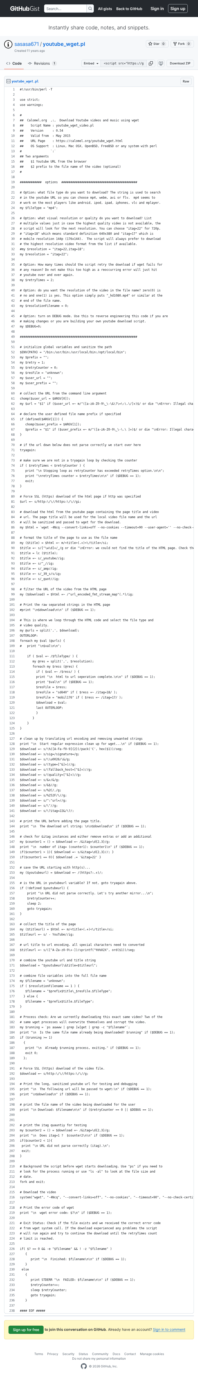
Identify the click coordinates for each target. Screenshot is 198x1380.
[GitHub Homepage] (84, 1366)
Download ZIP (180, 63)
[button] (150, 63)
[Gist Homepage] (25, 8)
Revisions (44, 63)
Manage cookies (152, 1354)
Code (17, 63)
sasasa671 (26, 44)
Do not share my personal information (99, 1358)
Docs (116, 1354)
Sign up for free (26, 1329)
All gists (105, 8)
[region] (99, 700)
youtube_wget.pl (64, 44)
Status (83, 1354)
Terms (38, 1354)
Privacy (52, 1354)
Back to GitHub (129, 8)
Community (100, 1354)
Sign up (177, 8)
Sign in (157, 8)
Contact (130, 1354)
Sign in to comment (169, 1329)
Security (68, 1354)
